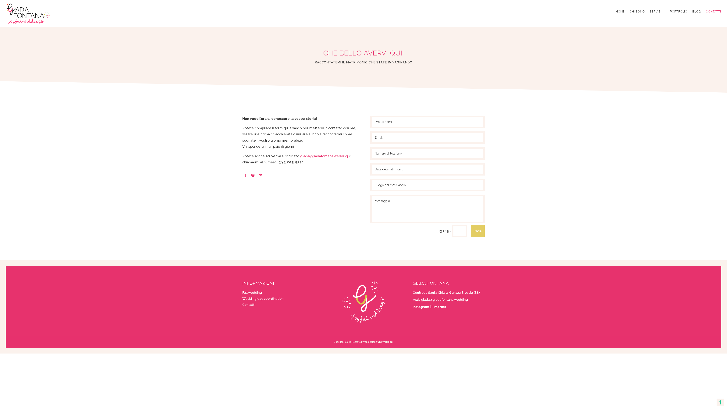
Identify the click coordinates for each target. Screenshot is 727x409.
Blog (696, 11)
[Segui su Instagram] (253, 175)
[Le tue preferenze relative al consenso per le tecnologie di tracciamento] (720, 402)
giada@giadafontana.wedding (324, 156)
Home (620, 11)
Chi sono (637, 11)
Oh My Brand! (385, 342)
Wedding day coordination (263, 299)
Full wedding (252, 292)
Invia (478, 231)
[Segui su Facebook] (245, 175)
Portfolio (678, 11)
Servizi (655, 11)
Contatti (713, 11)
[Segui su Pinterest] (260, 175)
